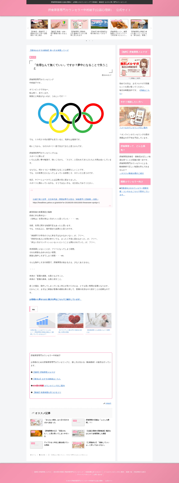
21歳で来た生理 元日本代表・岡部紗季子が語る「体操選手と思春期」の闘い (65, 199)
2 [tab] (89, 41)
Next (151, 28)
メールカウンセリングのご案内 (114, 472)
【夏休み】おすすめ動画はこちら (47, 379)
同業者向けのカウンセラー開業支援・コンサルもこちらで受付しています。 (134, 191)
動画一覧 (129, 472)
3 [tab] (93, 41)
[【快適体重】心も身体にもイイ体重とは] (98, 320)
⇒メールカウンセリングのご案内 (133, 128)
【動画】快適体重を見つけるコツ (47, 392)
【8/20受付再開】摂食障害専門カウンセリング (68, 472)
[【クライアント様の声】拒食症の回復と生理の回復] (70, 320)
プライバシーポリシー (84, 474)
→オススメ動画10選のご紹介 (131, 173)
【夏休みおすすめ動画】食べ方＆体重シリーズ (49, 50)
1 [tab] (86, 41)
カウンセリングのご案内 (54, 386)
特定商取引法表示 (140, 472)
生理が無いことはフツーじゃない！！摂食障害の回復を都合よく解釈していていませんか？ (42, 332)
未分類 (33, 57)
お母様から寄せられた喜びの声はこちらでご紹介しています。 (55, 299)
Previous (28, 28)
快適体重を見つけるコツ (94, 472)
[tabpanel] (39, 27)
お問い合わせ (98, 474)
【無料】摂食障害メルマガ (44, 372)
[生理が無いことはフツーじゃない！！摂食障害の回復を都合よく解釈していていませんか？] (42, 320)
